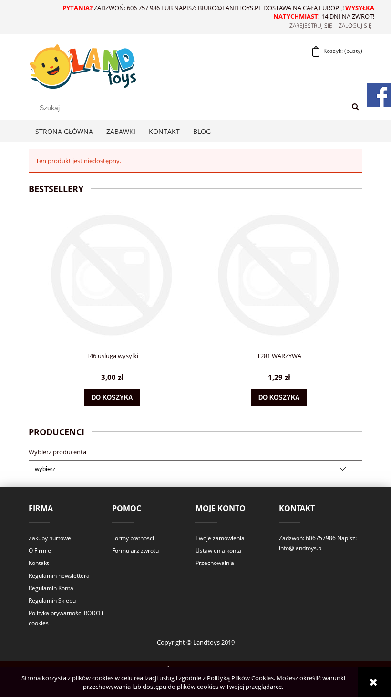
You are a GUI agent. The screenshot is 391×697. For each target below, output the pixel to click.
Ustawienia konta (218, 550)
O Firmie (40, 550)
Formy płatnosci (133, 538)
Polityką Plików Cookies (240, 678)
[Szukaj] (355, 107)
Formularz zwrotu (135, 550)
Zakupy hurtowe (50, 538)
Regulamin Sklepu (52, 600)
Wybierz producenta (57, 452)
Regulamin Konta (51, 588)
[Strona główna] (82, 64)
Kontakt (39, 563)
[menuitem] (64, 131)
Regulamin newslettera (59, 576)
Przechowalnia (215, 563)
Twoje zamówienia (220, 538)
